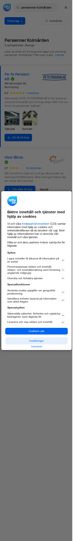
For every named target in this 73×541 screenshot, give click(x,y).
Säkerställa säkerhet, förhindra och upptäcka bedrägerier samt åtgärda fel (33, 315)
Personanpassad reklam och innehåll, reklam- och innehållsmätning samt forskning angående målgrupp (33, 270)
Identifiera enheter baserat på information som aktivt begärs (32, 300)
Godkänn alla (36, 331)
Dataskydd (36, 346)
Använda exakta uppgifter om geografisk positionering (31, 292)
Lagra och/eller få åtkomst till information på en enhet (33, 260)
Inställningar (36, 340)
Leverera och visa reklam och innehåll (29, 322)
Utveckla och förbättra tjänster (25, 278)
